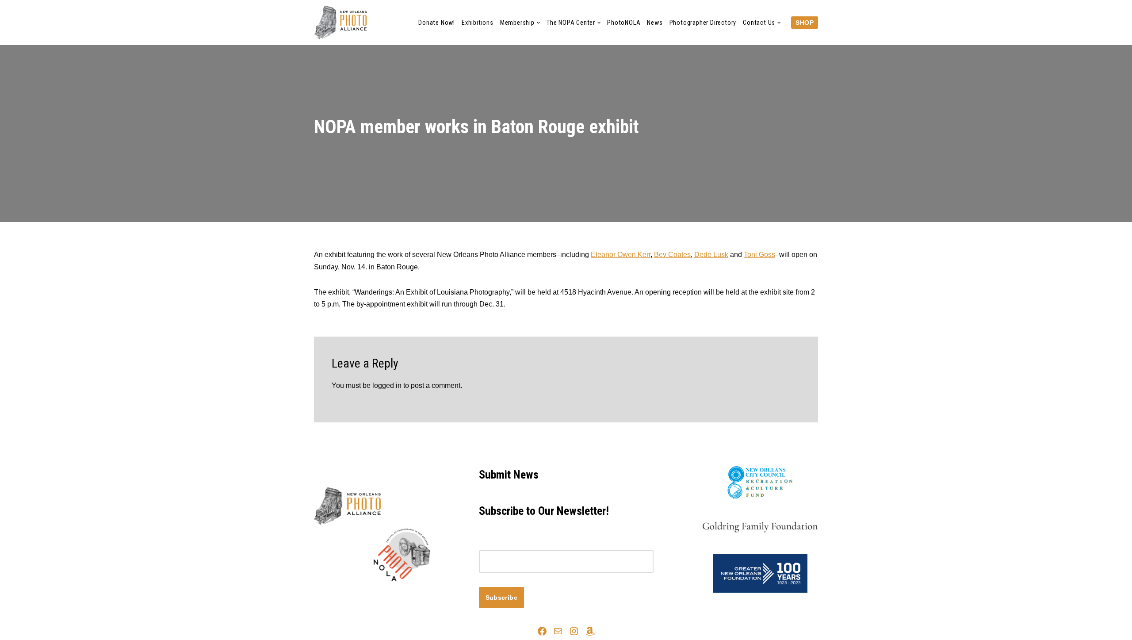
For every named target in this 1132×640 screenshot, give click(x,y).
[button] (538, 22)
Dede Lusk (711, 254)
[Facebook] (542, 631)
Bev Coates (672, 254)
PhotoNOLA (623, 23)
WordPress (392, 596)
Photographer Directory (703, 23)
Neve (322, 596)
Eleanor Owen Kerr (620, 254)
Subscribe (502, 597)
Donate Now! (436, 23)
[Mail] (558, 631)
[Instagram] (574, 631)
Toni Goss (759, 254)
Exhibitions (477, 23)
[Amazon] (590, 631)
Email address (501, 544)
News (654, 23)
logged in (387, 385)
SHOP (804, 22)
